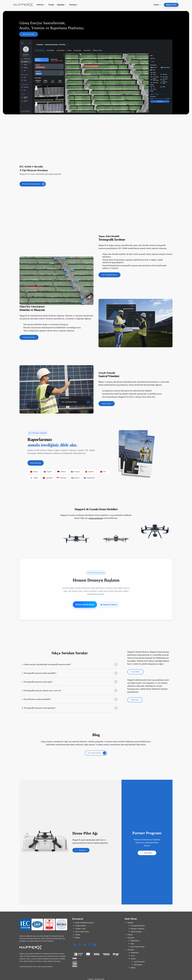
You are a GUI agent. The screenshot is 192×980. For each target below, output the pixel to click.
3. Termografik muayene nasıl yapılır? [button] (37, 682)
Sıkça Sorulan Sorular (82, 931)
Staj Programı (138, 964)
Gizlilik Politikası (80, 925)
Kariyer (133, 958)
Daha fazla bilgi (35, 463)
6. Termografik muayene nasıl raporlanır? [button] (39, 708)
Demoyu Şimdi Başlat (85, 604)
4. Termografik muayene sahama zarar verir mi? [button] (41, 690)
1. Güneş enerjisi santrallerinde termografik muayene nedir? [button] (46, 664)
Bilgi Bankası (135, 940)
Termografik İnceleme (138, 925)
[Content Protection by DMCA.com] (96, 958)
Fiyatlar (77, 934)
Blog (132, 943)
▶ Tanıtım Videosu (109, 604)
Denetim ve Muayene (137, 928)
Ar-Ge (133, 955)
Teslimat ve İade (80, 928)
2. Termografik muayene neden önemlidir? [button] (39, 673)
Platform (130, 922)
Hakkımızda (134, 952)
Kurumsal (131, 949)
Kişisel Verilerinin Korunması (84, 922)
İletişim (77, 937)
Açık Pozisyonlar (139, 961)
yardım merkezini (95, 518)
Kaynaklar (131, 937)
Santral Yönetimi (136, 931)
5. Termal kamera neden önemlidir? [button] (36, 699)
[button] (28, 34)
